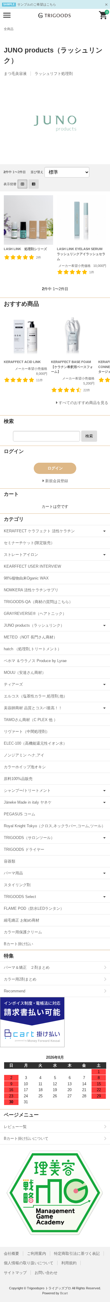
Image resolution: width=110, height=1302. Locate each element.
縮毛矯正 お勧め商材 (21, 920)
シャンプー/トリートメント (27, 790)
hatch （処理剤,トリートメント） (32, 649)
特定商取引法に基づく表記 (77, 1253)
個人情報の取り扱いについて (28, 1263)
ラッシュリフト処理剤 (54, 73)
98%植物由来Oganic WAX (26, 578)
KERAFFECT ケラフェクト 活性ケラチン (39, 531)
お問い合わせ (46, 1272)
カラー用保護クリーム (23, 932)
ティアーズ (13, 684)
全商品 (8, 29)
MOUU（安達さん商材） (25, 672)
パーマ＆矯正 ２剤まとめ (27, 967)
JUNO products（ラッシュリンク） (34, 625)
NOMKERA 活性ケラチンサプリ (31, 590)
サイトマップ (15, 1272)
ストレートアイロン (21, 554)
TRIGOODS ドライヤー (24, 849)
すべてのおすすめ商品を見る (83, 402)
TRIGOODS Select (20, 896)
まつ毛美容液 (15, 73)
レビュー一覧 (15, 1126)
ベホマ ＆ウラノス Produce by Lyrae (35, 661)
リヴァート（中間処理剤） (27, 731)
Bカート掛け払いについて (26, 1138)
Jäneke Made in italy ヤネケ (28, 802)
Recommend (14, 991)
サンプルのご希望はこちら (36, 4)
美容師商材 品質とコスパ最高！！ (33, 708)
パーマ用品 (13, 873)
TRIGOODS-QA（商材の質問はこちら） (38, 602)
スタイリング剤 (17, 885)
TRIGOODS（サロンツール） (29, 837)
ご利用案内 (36, 1253)
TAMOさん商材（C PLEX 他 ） (30, 720)
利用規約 (69, 1263)
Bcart (64, 1293)
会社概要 (11, 1253)
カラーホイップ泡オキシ (25, 767)
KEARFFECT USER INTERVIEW (32, 566)
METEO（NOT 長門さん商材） (30, 637)
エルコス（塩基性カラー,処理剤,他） (35, 696)
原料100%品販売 (18, 778)
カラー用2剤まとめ (20, 979)
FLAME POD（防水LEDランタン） (34, 908)
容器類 (9, 861)
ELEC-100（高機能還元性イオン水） (35, 743)
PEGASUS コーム (19, 814)
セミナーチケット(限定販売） (29, 543)
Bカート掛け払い (18, 944)
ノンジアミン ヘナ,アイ (24, 755)
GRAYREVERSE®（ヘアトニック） (35, 613)
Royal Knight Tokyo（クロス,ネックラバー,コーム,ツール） (54, 826)
